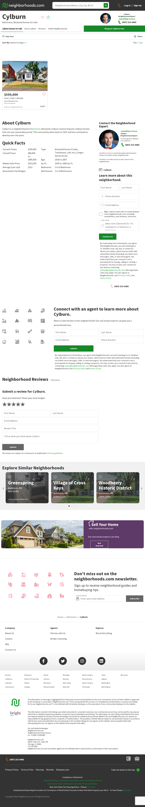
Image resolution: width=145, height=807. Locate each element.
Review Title (10, 428)
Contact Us (10, 649)
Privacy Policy (125, 275)
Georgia (27, 687)
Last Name (126, 187)
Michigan (66, 675)
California (8, 679)
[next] (44, 76)
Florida (26, 683)
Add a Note (105, 220)
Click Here (91, 787)
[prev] (5, 76)
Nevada (66, 679)
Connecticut (9, 687)
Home (60, 617)
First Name (106, 187)
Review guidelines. (55, 453)
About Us (9, 633)
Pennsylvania (87, 679)
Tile (135, 42)
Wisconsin (124, 675)
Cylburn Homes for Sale (12, 28)
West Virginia (106, 687)
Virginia (104, 679)
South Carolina (87, 683)
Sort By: (6, 43)
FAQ (7, 644)
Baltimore (35, 128)
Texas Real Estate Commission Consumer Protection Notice (72, 783)
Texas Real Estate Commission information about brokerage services (72, 780)
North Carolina (87, 675)
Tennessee (86, 687)
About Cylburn (30, 28)
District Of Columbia (31, 679)
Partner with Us (58, 633)
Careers (8, 638)
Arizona (8, 675)
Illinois (46, 675)
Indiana (46, 679)
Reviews (42, 28)
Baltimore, (7, 22)
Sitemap (40, 769)
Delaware (27, 675)
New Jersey (67, 683)
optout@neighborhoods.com (112, 270)
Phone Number (112, 196)
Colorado (8, 683)
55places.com (62, 769)
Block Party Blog (104, 633)
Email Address (112, 205)
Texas (103, 675)
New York (66, 687)
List (141, 42)
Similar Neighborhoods (57, 28)
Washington (105, 683)
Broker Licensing (58, 638)
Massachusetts (49, 687)
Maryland (17, 22)
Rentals (50, 769)
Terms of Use (105, 278)
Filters (140, 36)
